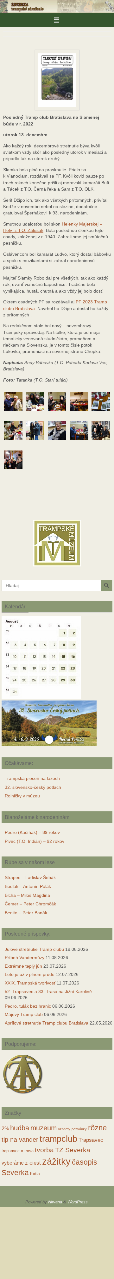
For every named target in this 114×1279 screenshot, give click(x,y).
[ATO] (23, 1094)
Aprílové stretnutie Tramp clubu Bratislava (46, 1022)
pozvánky (79, 1129)
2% (5, 1128)
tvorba (44, 1150)
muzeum (43, 1128)
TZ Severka (72, 1150)
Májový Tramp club (24, 1014)
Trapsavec (91, 1140)
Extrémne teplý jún (23, 966)
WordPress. (78, 1202)
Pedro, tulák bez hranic (28, 1006)
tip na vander (20, 1139)
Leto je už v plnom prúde (29, 974)
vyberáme (13, 1163)
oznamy (64, 1129)
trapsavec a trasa (18, 1151)
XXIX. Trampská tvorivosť (30, 982)
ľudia (35, 1173)
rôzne (97, 1127)
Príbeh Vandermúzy (24, 957)
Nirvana (55, 1202)
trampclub (58, 1139)
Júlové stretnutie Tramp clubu (34, 949)
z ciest (33, 1163)
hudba (19, 1128)
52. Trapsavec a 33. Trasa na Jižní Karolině (48, 991)
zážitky (56, 1161)
